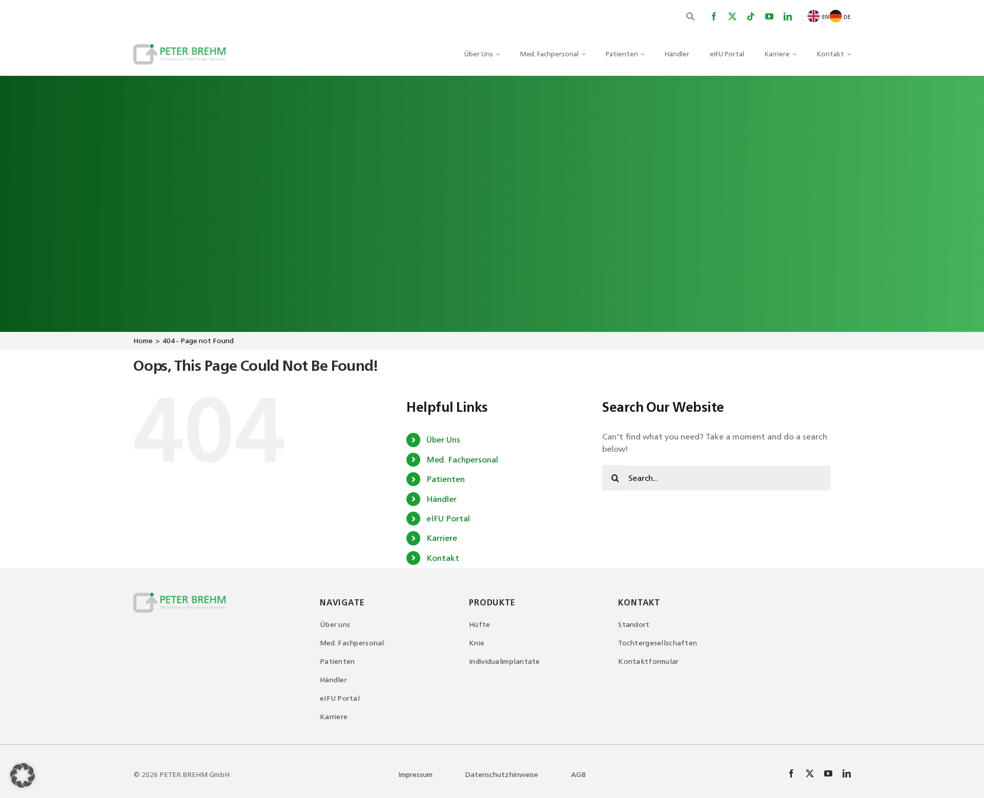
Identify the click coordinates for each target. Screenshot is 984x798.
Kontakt (442, 558)
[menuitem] (818, 16)
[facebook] (714, 16)
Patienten (445, 479)
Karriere (441, 538)
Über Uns (443, 439)
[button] (22, 775)
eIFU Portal (448, 518)
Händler (441, 499)
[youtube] (769, 16)
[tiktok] (751, 16)
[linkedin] (788, 16)
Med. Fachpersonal (462, 459)
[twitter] (732, 16)
